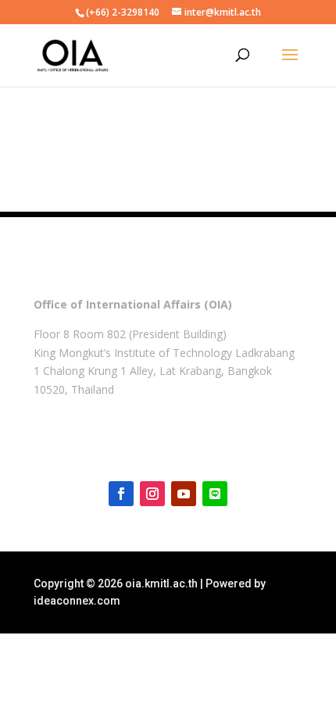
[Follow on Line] (214, 493)
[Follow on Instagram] (152, 493)
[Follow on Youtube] (183, 493)
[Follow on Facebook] (121, 493)
